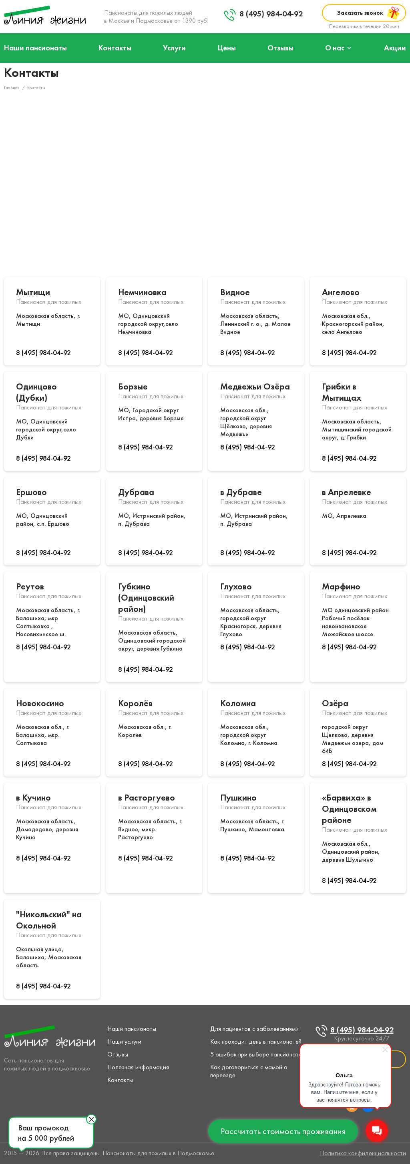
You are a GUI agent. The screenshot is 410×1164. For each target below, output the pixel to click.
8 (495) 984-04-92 (271, 13)
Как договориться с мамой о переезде (248, 1071)
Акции (395, 48)
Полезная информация (138, 1067)
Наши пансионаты (35, 48)
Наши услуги (124, 1041)
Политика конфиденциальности (363, 1153)
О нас (334, 48)
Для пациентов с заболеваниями (254, 1028)
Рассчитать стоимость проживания (283, 1131)
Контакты (114, 48)
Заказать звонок (360, 13)
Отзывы (280, 48)
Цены (227, 48)
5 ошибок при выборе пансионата (256, 1054)
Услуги (174, 48)
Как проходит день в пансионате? (255, 1041)
